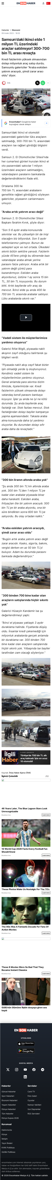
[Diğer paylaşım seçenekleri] (48, 83)
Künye (4, 1134)
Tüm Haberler (7, 1113)
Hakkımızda (7, 1130)
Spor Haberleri (8, 1096)
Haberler (5, 30)
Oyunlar (31, 1100)
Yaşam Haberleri (9, 1105)
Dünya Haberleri (9, 1109)
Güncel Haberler (9, 1091)
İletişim (5, 1139)
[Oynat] (26, 102)
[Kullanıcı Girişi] (43, 3)
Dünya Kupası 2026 (10, 1118)
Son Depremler (34, 1109)
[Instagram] (16, 1070)
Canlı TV (31, 1091)
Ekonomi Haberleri (9, 1100)
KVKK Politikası (8, 1147)
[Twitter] (8, 1070)
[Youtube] (25, 1070)
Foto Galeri (32, 1096)
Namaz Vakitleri (34, 1105)
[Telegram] (43, 1070)
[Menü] (3, 3)
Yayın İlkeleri (7, 1143)
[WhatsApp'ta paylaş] (43, 83)
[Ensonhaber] (26, 3)
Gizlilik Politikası (8, 1152)
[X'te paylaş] (37, 83)
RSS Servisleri (34, 1113)
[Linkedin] (25, 1077)
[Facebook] (34, 1070)
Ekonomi (16, 30)
